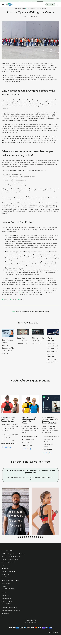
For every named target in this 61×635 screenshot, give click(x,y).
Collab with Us (6, 598)
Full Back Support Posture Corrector (13, 554)
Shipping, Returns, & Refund (10, 580)
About (4, 592)
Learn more (43, 8)
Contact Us (5, 595)
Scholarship (5, 613)
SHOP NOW (36, 1)
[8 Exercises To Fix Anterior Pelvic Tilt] (38, 332)
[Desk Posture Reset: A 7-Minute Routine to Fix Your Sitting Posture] (8, 333)
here (20, 292)
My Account (5, 574)
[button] (56, 0)
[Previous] (4, 512)
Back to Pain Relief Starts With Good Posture (32, 311)
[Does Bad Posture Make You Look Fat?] (23, 332)
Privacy (4, 586)
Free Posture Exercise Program (11, 610)
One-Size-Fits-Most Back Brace (11, 556)
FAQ (3, 566)
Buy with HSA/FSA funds (9, 607)
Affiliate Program (7, 601)
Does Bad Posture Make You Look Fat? (23, 340)
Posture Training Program (10, 559)
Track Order (5, 568)
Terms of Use (6, 583)
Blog (3, 616)
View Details (6, 447)
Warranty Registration (8, 571)
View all (56, 322)
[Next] (56, 512)
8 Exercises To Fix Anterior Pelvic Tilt (38, 340)
